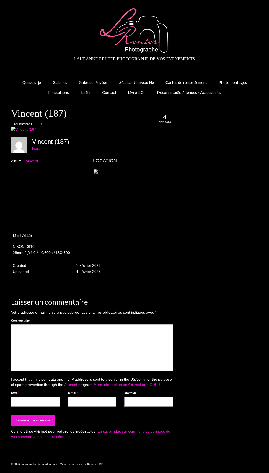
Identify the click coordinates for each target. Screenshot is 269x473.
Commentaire (20, 320)
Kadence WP (95, 463)
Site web (130, 392)
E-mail (73, 392)
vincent (32, 161)
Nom (15, 392)
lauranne (24, 123)
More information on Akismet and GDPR (127, 384)
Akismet (70, 384)
